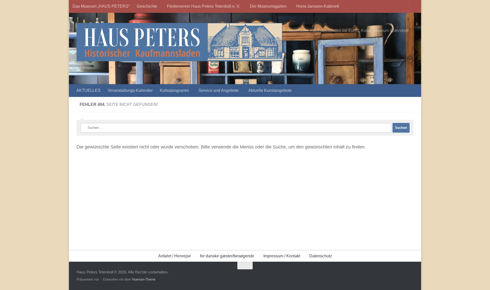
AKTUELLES (88, 90)
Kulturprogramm (174, 90)
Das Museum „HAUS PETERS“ (101, 6)
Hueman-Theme (143, 279)
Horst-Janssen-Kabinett (317, 6)
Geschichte (147, 6)
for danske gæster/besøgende (227, 256)
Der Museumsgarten (268, 6)
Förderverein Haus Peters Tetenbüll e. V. (203, 6)
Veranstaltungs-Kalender (130, 90)
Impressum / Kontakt (281, 256)
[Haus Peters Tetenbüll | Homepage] (179, 42)
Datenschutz (320, 256)
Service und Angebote (219, 90)
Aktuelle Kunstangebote (270, 90)
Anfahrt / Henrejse (174, 256)
